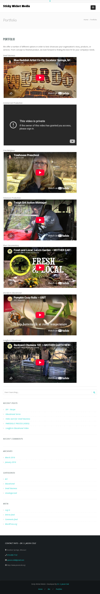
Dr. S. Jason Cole (63, 584)
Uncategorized (11, 493)
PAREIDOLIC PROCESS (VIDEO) (17, 423)
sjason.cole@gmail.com (15, 560)
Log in (7, 510)
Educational (10, 483)
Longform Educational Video (17, 428)
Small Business (11, 488)
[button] (93, 7)
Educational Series (13, 414)
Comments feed (11, 519)
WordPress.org (11, 524)
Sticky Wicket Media (16, 6)
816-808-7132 (12, 555)
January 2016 (10, 462)
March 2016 (10, 457)
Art (6, 479)
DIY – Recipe (10, 409)
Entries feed (10, 514)
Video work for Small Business (18, 419)
